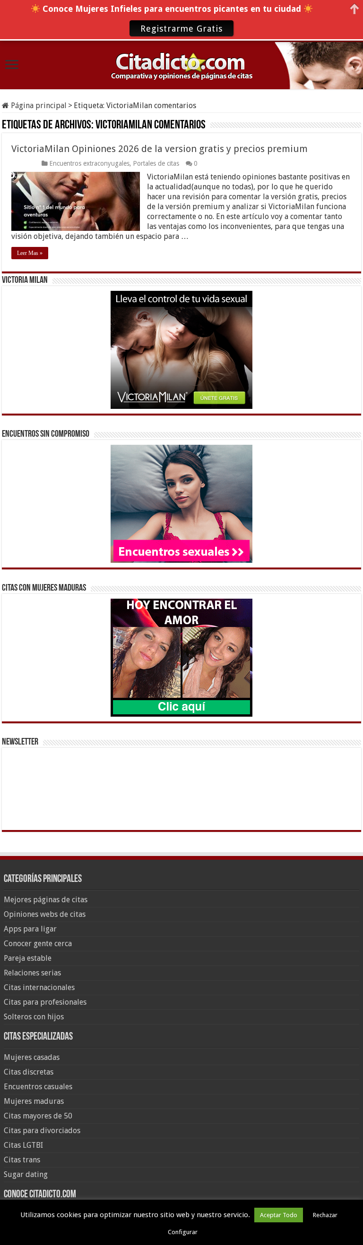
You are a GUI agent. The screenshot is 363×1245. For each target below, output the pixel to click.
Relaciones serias (32, 972)
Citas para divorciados (42, 1130)
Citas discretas (28, 1071)
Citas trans (22, 1159)
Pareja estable (28, 958)
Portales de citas (156, 163)
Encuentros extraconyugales (89, 163)
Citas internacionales (39, 987)
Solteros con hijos (34, 1016)
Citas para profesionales (45, 1002)
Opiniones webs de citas (45, 914)
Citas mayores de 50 (38, 1115)
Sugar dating (26, 1174)
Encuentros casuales (38, 1086)
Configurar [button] (183, 1232)
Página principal (38, 105)
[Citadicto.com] (181, 64)
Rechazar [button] (325, 1215)
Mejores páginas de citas (45, 899)
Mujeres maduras (34, 1101)
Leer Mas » (30, 253)
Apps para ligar (30, 928)
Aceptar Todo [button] (278, 1215)
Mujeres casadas (32, 1057)
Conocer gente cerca (38, 943)
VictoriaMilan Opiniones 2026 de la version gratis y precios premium (159, 148)
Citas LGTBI (23, 1145)
